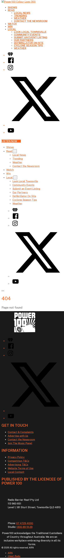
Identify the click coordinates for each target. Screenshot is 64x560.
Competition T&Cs (18, 460)
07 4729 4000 (24, 523)
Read (11, 10)
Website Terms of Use (20, 468)
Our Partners (23, 40)
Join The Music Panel (20, 443)
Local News (22, 12)
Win (10, 26)
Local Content (16, 472)
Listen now (9, 141)
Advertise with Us (18, 435)
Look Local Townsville (30, 31)
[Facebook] (11, 62)
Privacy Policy (16, 457)
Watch (12, 23)
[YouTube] (11, 132)
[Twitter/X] (35, 125)
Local (12, 29)
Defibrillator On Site (28, 42)
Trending (20, 15)
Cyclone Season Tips (28, 45)
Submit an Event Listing (30, 37)
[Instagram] (10, 69)
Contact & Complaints (21, 432)
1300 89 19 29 (24, 527)
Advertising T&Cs (18, 464)
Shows (12, 7)
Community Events (27, 34)
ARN (10, 553)
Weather (20, 18)
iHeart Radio (14, 556)
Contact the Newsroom (30, 21)
